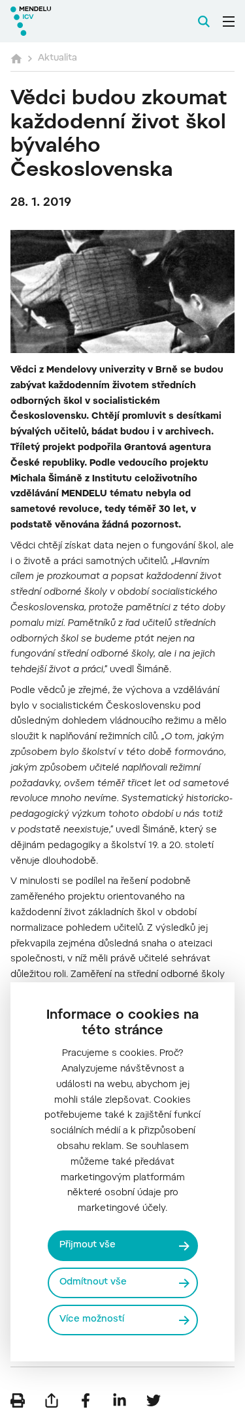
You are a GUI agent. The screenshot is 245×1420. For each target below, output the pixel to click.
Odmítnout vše (93, 1282)
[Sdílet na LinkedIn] (119, 1400)
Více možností (91, 1319)
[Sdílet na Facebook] (85, 1400)
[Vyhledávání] (204, 21)
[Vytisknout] (17, 1400)
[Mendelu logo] (75, 21)
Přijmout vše (87, 1245)
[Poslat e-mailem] (51, 1400)
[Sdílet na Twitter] (153, 1400)
